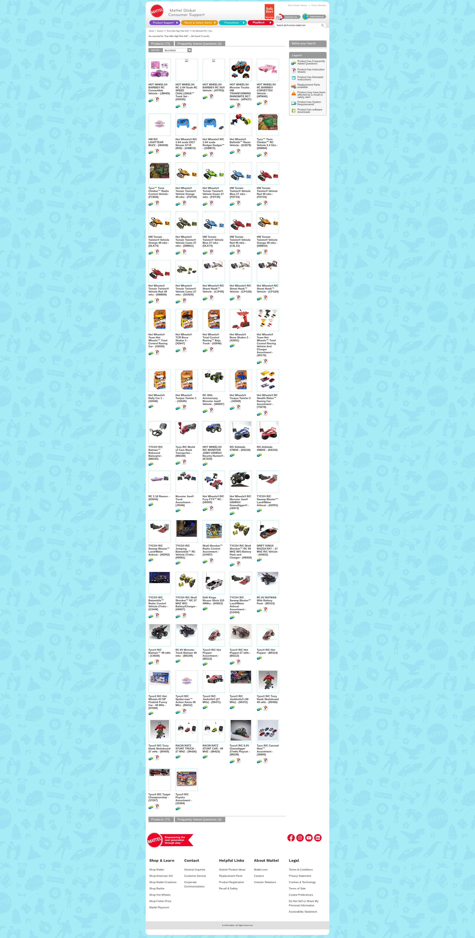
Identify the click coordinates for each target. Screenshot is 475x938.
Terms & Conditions (301, 869)
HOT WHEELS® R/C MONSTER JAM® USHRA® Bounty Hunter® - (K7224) (214, 452)
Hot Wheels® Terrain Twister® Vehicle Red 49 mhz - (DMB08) (158, 290)
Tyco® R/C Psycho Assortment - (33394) (184, 799)
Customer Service (195, 875)
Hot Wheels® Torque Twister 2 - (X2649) (240, 398)
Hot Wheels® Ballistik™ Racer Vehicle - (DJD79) (240, 142)
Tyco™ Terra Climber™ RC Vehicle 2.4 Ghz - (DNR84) (267, 144)
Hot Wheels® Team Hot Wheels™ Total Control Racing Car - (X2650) (158, 340)
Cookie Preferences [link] (301, 894)
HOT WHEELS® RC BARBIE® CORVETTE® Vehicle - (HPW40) (266, 90)
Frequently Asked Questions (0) (200, 43)
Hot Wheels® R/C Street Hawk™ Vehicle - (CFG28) (241, 288)
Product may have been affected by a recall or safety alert (311, 95)
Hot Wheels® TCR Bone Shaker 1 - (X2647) (184, 339)
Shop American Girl (161, 875)
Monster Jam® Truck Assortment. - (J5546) (185, 501)
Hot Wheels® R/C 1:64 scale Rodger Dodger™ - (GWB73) (214, 144)
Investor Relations (265, 882)
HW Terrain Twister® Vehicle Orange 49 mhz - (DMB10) (267, 241)
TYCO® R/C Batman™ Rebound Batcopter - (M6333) (155, 452)
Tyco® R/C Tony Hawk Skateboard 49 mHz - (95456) (268, 699)
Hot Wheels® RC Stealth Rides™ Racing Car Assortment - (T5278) (267, 401)
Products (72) (160, 43)
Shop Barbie (156, 888)
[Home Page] (157, 16)
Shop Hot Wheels (160, 894)
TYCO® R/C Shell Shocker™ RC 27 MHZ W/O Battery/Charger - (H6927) (186, 603)
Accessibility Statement (303, 911)
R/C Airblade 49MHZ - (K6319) (267, 448)
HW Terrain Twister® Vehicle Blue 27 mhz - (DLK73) (213, 241)
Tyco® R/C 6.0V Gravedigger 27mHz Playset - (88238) (240, 750)
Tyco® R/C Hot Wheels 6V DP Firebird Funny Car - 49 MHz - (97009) (157, 702)
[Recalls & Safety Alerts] (199, 22)
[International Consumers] (314, 19)
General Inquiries (194, 869)
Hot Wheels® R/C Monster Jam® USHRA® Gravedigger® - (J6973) (240, 502)
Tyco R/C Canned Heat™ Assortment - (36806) (268, 750)
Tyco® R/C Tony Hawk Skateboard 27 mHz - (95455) (159, 748)
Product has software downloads (309, 110)
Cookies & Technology (302, 882)
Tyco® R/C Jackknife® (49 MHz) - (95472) (239, 699)
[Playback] (262, 22)
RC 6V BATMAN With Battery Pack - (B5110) (266, 600)
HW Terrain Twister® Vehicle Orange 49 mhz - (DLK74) (158, 241)
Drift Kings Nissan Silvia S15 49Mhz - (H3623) (213, 600)
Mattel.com (261, 869)
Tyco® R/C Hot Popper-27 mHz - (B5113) (240, 652)
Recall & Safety (228, 888)
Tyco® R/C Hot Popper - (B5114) (267, 651)
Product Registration (231, 882)
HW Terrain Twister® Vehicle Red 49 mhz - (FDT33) (267, 192)
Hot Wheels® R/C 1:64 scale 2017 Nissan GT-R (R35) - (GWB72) (186, 144)
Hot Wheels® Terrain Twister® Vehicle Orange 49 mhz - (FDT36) (186, 192)
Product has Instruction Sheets (311, 70)
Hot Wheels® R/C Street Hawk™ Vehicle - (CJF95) (213, 288)
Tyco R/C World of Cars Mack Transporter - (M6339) (185, 451)
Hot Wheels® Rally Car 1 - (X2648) (156, 398)
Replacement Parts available (308, 86)
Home (151, 31)
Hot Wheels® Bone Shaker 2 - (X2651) (240, 337)
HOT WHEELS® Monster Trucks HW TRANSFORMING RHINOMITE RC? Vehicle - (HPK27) (240, 92)
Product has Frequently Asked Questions (311, 62)
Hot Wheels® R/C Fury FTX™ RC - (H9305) (213, 499)
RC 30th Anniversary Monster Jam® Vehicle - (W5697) (213, 400)
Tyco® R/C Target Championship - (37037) (159, 797)
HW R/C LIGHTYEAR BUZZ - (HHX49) (158, 142)
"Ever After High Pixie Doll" (177, 31)
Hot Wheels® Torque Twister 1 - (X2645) (186, 398)
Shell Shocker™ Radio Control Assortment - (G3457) (213, 550)
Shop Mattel (156, 869)
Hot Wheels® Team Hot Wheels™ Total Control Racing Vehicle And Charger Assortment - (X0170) (266, 345)
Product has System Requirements (309, 103)
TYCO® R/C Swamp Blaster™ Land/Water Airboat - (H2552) (159, 550)
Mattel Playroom (159, 907)
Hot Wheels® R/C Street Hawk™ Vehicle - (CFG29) (268, 288)
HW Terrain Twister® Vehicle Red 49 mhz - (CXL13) (240, 241)
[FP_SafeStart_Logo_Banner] (270, 19)
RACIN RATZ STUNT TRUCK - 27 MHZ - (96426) (186, 748)
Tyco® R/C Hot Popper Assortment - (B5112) (212, 654)
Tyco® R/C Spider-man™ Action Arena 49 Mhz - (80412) (186, 701)
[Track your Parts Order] (297, 5)
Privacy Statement (300, 875)
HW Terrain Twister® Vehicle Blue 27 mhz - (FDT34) (240, 192)
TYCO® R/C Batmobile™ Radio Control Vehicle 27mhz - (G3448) (158, 603)
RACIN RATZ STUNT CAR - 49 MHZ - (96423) (213, 748)
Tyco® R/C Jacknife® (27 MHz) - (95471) (212, 699)
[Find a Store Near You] (319, 5)
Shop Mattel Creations (162, 882)
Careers (259, 875)
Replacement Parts (230, 875)
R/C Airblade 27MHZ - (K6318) (240, 448)
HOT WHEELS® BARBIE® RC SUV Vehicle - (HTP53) (214, 87)
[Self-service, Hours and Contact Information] (288, 19)
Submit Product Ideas (232, 869)
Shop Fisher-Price (160, 901)
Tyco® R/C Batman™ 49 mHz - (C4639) (159, 652)
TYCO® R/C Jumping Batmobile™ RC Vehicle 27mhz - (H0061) (185, 551)
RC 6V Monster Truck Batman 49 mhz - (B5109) (186, 652)
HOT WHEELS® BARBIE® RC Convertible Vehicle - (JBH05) (159, 89)
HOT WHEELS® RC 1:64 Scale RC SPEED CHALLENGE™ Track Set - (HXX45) (186, 92)
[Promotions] (233, 22)
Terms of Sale (297, 888)
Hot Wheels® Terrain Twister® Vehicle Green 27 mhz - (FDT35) (213, 192)
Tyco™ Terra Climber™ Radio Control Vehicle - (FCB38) (158, 192)
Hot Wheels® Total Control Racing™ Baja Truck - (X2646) (212, 339)
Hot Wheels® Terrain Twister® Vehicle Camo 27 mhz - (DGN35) (186, 290)
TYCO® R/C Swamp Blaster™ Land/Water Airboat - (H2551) (267, 501)
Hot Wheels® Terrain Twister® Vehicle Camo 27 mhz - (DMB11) (186, 241)
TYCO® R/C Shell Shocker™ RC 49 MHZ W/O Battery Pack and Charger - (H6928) (241, 551)
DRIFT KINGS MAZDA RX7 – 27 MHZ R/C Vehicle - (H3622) (267, 550)
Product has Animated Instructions (310, 78)
